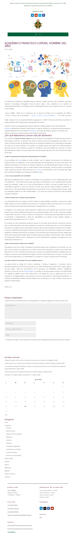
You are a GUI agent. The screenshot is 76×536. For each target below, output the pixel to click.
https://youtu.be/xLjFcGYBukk (44, 115)
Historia (8, 428)
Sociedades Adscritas (13, 508)
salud (19, 160)
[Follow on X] (39, 15)
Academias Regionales (13, 446)
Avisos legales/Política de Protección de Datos (20, 525)
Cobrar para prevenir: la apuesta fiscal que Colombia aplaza (23, 372)
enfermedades (29, 271)
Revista (7, 461)
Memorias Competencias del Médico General (19, 515)
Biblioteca (8, 468)
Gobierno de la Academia (14, 434)
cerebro (39, 170)
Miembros (9, 437)
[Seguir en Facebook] (43, 15)
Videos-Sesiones (10, 474)
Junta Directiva (10, 431)
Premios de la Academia (13, 455)
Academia (8, 425)
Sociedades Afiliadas (13, 512)
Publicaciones (9, 458)
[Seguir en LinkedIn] (32, 15)
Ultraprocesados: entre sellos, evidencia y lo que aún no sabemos (26, 360)
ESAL (41, 517)
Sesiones (9, 440)
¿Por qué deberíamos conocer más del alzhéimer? (28, 135)
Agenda (7, 471)
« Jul (6, 415)
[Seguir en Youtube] (36, 15)
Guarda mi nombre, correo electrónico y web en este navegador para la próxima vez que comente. (38, 340)
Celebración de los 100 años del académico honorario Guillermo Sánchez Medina (30, 363)
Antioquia (32, 131)
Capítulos (9, 443)
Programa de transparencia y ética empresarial (20, 528)
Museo (7, 465)
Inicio (6, 422)
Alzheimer (8, 128)
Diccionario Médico (13, 505)
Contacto (7, 477)
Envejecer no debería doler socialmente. (17, 375)
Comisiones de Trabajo (13, 449)
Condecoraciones (11, 452)
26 (25, 406)
